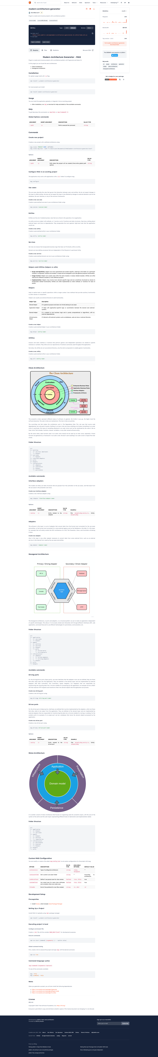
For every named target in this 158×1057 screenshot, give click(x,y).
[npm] (90, 8)
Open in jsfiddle (35, 42)
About (44, 1032)
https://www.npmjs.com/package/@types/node (45, 991)
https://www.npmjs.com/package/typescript (44, 989)
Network (74, 2)
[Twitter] (125, 2)
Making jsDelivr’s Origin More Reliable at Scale (40, 1046)
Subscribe (125, 1023)
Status (77, 1032)
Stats (80, 2)
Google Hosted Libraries (48, 1035)
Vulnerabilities (53, 20)
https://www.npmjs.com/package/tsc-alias (44, 993)
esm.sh (70, 1035)
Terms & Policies (85, 1032)
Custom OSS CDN (69, 1032)
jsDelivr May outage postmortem (36, 1052)
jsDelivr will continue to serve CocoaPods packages (41, 1049)
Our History (51, 1032)
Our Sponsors (59, 1032)
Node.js (38, 904)
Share (115, 55)
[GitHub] (121, 2)
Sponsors (87, 2)
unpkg (58, 1035)
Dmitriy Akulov (40, 1021)
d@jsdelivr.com (95, 1032)
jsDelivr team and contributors (45, 1019)
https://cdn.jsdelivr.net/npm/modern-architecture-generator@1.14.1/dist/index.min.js (60, 35)
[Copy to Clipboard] (92, 33)
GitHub (38, 1035)
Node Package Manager (55, 904)
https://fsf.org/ (61, 1005)
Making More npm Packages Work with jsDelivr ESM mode (94, 1046)
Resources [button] (103, 2)
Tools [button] (94, 2)
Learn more (46, 42)
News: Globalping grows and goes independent (91, 1049)
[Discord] (128, 2)
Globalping (114, 2)
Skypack (64, 1035)
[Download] (93, 8)
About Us (66, 2)
